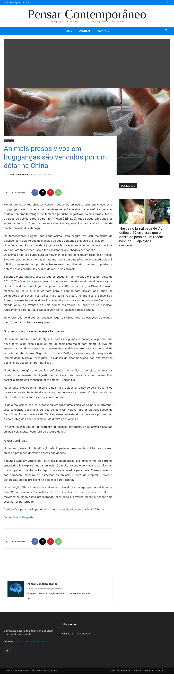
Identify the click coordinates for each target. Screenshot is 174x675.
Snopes (29, 276)
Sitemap (149, 670)
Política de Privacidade (120, 670)
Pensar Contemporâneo (19, 174)
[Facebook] (167, 2)
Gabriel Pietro (125, 245)
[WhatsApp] (58, 192)
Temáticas (84, 30)
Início (68, 30)
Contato (103, 30)
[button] (166, 31)
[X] (42, 192)
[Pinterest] (50, 192)
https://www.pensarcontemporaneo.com (45, 588)
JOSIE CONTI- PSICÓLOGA (76, 633)
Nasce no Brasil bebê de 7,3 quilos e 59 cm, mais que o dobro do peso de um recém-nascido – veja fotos (141, 234)
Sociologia (9, 141)
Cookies (138, 670)
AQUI (16, 509)
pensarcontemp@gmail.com (30, 641)
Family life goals (22, 517)
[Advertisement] (87, 62)
